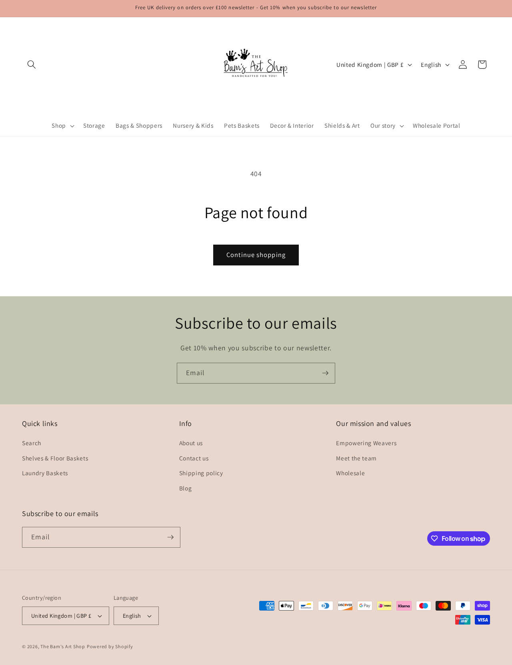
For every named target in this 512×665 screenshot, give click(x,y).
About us (191, 443)
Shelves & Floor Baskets (55, 458)
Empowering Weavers (366, 443)
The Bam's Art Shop (62, 646)
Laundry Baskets (45, 473)
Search (31, 443)
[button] (31, 64)
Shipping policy (201, 473)
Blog (185, 488)
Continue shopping (256, 254)
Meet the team (356, 458)
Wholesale (350, 473)
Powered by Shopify (110, 646)
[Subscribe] (325, 373)
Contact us (194, 458)
